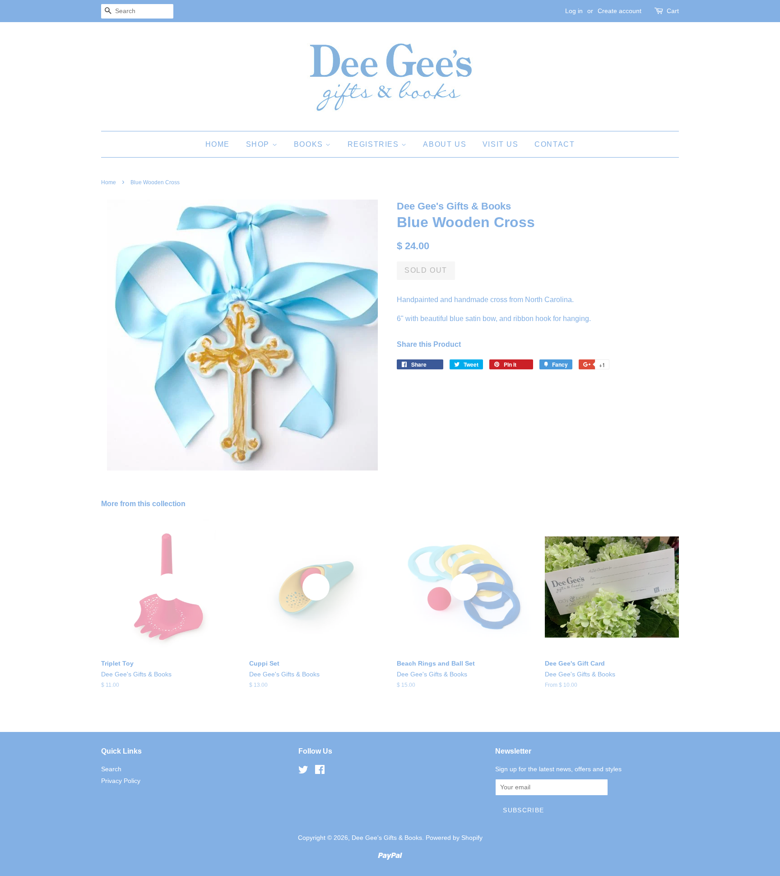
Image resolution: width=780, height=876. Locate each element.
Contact (554, 144)
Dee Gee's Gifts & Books (387, 837)
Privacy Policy (120, 781)
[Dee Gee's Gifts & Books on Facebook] (320, 771)
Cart (673, 10)
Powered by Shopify (454, 837)
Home (217, 144)
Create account (619, 10)
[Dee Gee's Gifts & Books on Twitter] (303, 771)
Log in (574, 10)
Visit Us (501, 144)
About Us (444, 144)
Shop (259, 144)
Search (111, 769)
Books (310, 144)
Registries (375, 144)
